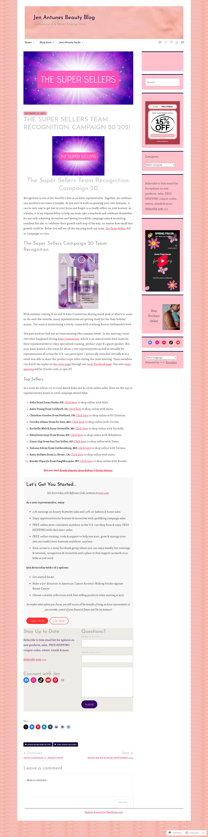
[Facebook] (26, 680)
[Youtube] (182, 40)
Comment (122, 802)
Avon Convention (68, 339)
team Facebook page (99, 364)
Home (28, 42)
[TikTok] (176, 40)
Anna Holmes (85, 470)
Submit (89, 704)
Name (90, 636)
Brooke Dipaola (68, 470)
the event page (62, 364)
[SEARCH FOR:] (162, 82)
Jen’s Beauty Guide (70, 42)
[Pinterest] (170, 40)
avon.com (103, 493)
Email (91, 652)
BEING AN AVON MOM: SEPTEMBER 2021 (110, 755)
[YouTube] (48, 680)
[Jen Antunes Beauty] (159, 40)
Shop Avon (46, 42)
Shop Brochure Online (154, 316)
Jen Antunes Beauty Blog (64, 17)
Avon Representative (39, 744)
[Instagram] (165, 40)
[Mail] (62, 680)
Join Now (59, 621)
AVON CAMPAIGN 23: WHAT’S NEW (43, 755)
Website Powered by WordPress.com (104, 812)
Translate (171, 362)
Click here (70, 402)
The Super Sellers (116, 228)
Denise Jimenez (104, 470)
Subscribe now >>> (34, 659)
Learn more (37, 621)
